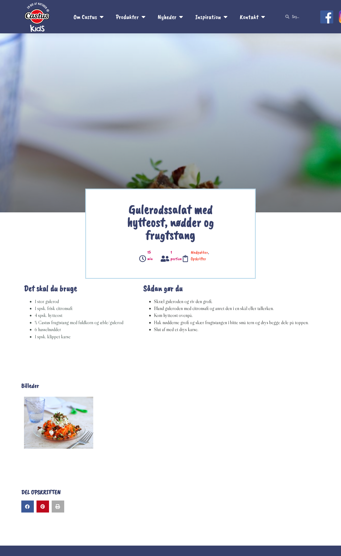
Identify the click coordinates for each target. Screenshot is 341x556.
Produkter (127, 17)
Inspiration (208, 17)
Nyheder (167, 17)
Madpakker (199, 252)
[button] (27, 507)
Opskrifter (198, 258)
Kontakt (249, 17)
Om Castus (85, 17)
